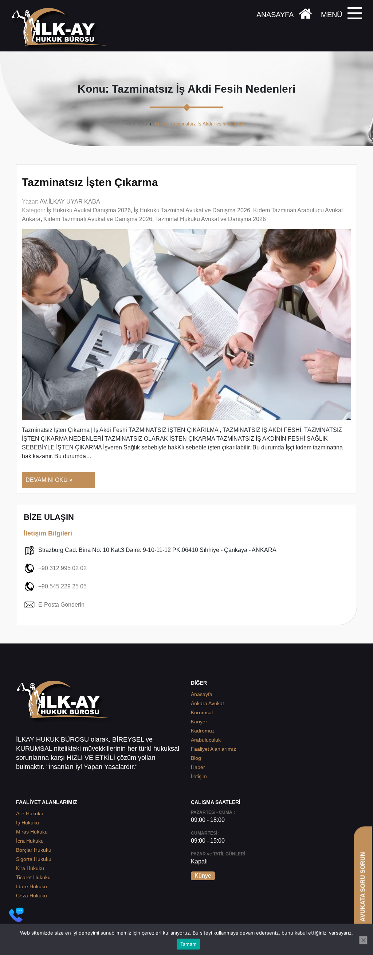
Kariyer (199, 721)
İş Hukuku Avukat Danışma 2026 (89, 210)
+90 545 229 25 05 (62, 586)
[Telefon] (16, 915)
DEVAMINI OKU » (48, 480)
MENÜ (331, 15)
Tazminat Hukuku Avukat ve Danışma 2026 (210, 219)
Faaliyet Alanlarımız (213, 749)
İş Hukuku (27, 823)
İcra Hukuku (30, 841)
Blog (196, 758)
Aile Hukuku (29, 813)
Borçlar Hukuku (33, 850)
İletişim (199, 776)
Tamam (188, 944)
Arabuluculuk (206, 740)
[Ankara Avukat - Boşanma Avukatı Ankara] (62, 29)
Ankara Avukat (207, 703)
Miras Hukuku (32, 832)
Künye (203, 876)
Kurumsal (202, 712)
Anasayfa (137, 124)
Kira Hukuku (30, 868)
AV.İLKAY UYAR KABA (70, 201)
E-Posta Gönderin (61, 605)
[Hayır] (363, 940)
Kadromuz (203, 731)
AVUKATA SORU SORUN (363, 886)
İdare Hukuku (31, 886)
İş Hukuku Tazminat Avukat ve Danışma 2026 (192, 210)
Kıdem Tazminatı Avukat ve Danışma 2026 (97, 219)
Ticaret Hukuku (33, 877)
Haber (198, 767)
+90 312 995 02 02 (62, 568)
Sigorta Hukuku (33, 859)
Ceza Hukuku (31, 895)
